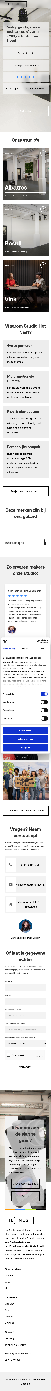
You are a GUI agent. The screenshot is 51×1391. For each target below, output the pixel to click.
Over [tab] (42, 648)
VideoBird (29, 463)
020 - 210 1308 (30, 865)
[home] (16, 4)
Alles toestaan (25, 730)
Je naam (8, 981)
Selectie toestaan (25, 739)
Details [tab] (25, 648)
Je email (8, 995)
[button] (43, 4)
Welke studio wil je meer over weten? (20, 1037)
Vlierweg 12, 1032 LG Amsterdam (30, 904)
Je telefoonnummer (13, 1009)
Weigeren (25, 747)
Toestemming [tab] (9, 648)
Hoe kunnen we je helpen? (15, 1023)
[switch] (44, 702)
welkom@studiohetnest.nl (30, 884)
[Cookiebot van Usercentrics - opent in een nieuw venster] (36, 641)
